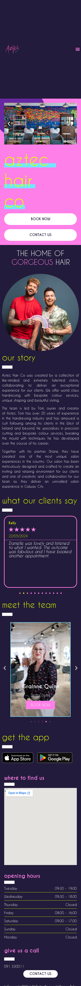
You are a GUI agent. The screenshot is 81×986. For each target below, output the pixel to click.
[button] (77, 49)
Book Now (44, 705)
